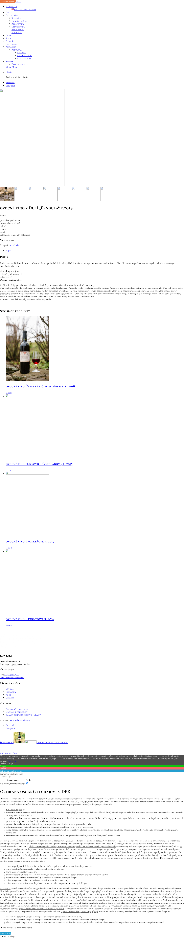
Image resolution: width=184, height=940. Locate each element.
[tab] (95, 250)
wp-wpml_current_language (12, 783)
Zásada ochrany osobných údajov (23, 714)
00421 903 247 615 (12, 674)
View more (11, 761)
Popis (8, 250)
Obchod (10, 697)
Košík (8, 694)
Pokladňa (11, 692)
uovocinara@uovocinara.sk (12, 677)
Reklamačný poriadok (17, 709)
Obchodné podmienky (16, 712)
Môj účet (10, 689)
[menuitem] (95, 8)
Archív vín (14, 245)
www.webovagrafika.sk (19, 720)
